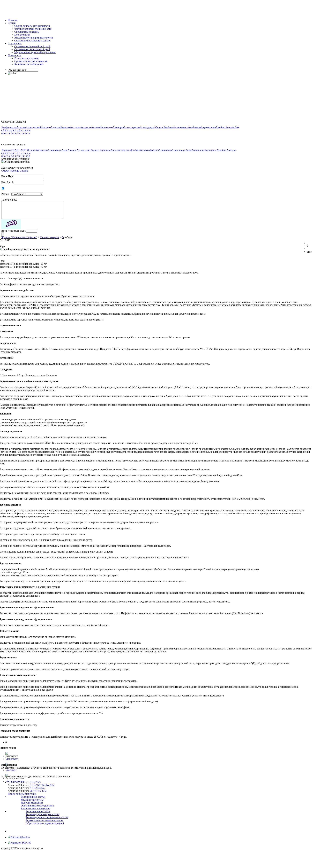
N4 (47, 785)
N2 (35, 782)
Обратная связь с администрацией (45, 823)
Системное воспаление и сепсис (32, 40)
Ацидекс (231, 150)
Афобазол (153, 150)
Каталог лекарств (49, 237)
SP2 (52, 785)
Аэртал (125, 150)
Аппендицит (147, 127)
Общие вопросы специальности (32, 25)
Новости (12, 20)
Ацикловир (165, 150)
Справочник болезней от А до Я (32, 46)
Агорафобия (232, 127)
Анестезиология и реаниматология (33, 37)
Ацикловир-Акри (57, 150)
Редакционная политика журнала (44, 820)
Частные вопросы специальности (33, 28)
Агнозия (21, 127)
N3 (39, 782)
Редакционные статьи (26, 58)
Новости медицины (32, 802)
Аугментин (41, 150)
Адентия (55, 127)
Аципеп (94, 150)
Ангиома (75, 127)
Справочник (15, 43)
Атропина (104, 150)
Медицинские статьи (32, 799)
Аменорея (118, 127)
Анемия (95, 127)
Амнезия (65, 127)
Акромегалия (208, 127)
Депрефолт (12, 758)
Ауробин (221, 150)
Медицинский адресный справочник (35, 52)
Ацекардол (210, 150)
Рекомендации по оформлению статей (47, 817)
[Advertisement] (60, 8)
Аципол (71, 150)
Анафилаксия (8, 127)
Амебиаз (168, 127)
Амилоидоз (106, 127)
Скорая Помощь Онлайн (14, 170)
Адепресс (11, 770)
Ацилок (143, 150)
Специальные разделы (26, 31)
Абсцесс (158, 127)
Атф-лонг (115, 150)
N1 (31, 782)
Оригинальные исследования (30, 61)
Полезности (14, 55)
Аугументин (83, 150)
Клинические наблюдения (29, 64)
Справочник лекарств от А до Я (32, 49)
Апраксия (85, 127)
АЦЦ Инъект (27, 150)
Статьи (12, 23)
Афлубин (134, 150)
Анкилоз (46, 127)
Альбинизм (194, 127)
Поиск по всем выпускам (22, 793)
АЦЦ (17, 150)
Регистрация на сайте (38, 811)
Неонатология (22, 34)
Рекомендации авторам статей (42, 814)
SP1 (39, 785)
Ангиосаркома (132, 127)
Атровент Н (8, 150)
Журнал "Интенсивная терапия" (19, 237)
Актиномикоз (180, 127)
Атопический (33, 127)
